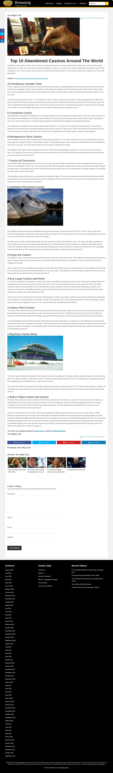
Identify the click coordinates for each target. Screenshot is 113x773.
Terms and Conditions (45, 586)
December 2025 (10, 595)
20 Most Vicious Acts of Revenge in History (85, 587)
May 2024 (8, 653)
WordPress (53, 767)
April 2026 (8, 582)
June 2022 (8, 727)
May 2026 (8, 579)
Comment (11, 494)
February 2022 (9, 740)
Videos (59, 3)
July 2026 (8, 573)
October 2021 (9, 753)
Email (9, 527)
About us (41, 573)
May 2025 (8, 615)
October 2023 (9, 676)
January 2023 (9, 704)
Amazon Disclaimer (44, 576)
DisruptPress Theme (64, 767)
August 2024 (9, 644)
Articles (50, 3)
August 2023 (9, 682)
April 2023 (8, 695)
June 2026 (8, 576)
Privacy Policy (42, 582)
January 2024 (9, 666)
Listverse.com (39, 431)
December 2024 (10, 631)
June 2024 (8, 650)
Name (10, 517)
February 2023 (9, 701)
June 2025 (8, 611)
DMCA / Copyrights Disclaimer (48, 579)
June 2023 (8, 688)
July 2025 (8, 608)
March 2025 (9, 621)
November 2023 (10, 672)
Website (10, 537)
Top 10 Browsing (20, 762)
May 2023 (8, 692)
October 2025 (9, 602)
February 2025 (9, 624)
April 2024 (8, 656)
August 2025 (9, 605)
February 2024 (9, 663)
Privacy (83, 3)
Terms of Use (92, 764)
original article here (59, 431)
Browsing (23, 2)
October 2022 (9, 714)
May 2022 (8, 730)
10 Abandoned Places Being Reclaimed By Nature (31, 78)
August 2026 (9, 570)
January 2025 (9, 627)
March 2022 (9, 737)
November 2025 (10, 599)
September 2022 (10, 717)
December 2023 (10, 669)
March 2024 (9, 660)
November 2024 (10, 634)
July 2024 (8, 647)
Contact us (69, 3)
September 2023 (10, 679)
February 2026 (9, 589)
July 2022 (8, 724)
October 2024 (9, 637)
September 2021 (10, 756)
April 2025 (8, 618)
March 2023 (9, 698)
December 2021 (10, 746)
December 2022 (10, 708)
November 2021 (10, 749)
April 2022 (8, 733)
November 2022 (10, 711)
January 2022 (9, 743)
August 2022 (9, 721)
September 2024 (10, 640)
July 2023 (8, 685)
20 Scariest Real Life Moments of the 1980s (85, 575)
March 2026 (9, 586)
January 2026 (9, 592)
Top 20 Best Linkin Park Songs (76, 469)
